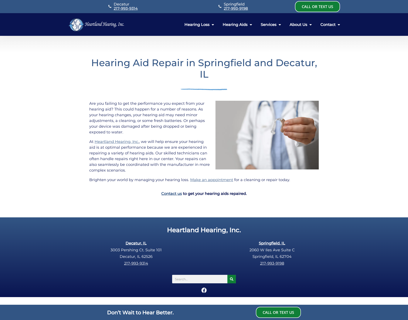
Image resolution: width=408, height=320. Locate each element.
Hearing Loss (197, 24)
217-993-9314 (126, 8)
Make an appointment (211, 179)
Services (268, 24)
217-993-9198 (236, 8)
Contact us (171, 193)
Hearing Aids (235, 24)
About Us (298, 24)
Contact (328, 24)
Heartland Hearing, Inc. (117, 141)
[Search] (231, 279)
